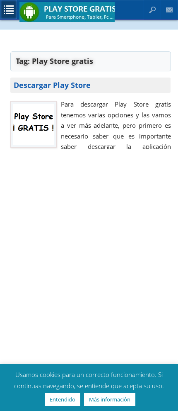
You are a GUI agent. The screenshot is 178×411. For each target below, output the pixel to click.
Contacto (169, 9)
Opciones (8, 9)
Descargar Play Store (52, 85)
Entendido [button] (62, 399)
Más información (109, 399)
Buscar (152, 9)
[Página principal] (67, 20)
